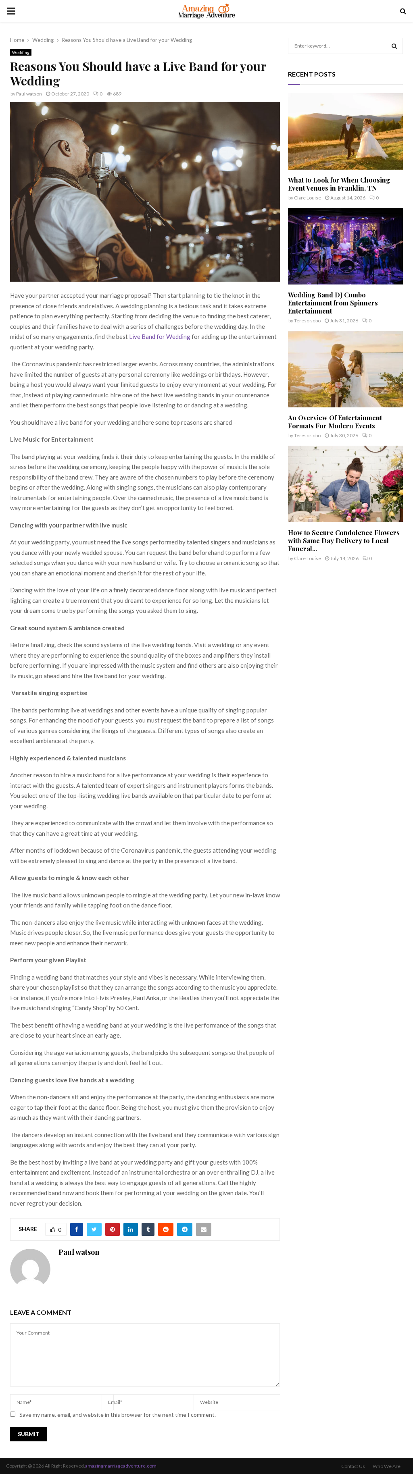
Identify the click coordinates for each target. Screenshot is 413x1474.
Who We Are (386, 1466)
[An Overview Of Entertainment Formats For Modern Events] (345, 369)
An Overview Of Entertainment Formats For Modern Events (335, 421)
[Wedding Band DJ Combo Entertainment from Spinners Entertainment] (345, 246)
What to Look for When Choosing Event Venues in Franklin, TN (339, 184)
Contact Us (353, 1466)
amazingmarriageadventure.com (120, 1466)
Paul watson (29, 94)
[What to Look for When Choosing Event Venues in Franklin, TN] (345, 131)
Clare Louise (307, 198)
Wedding (20, 52)
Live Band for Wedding (159, 336)
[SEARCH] (394, 46)
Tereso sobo (307, 321)
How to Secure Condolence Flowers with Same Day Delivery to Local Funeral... (344, 540)
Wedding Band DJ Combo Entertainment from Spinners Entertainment (333, 303)
